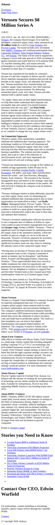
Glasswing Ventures (10, 53)
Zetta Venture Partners (31, 53)
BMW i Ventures (14, 50)
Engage (13, 55)
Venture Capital (17, 428)
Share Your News (9, 12)
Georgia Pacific (28, 170)
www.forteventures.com (12, 368)
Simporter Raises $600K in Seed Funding (26, 471)
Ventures (38, 45)
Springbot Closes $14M (18, 476)
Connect (5, 516)
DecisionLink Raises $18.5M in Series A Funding (30, 474)
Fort (31, 45)
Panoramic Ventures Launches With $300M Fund (30, 455)
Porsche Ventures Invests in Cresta (23, 468)
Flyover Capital (8, 47)
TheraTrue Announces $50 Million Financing (28, 447)
